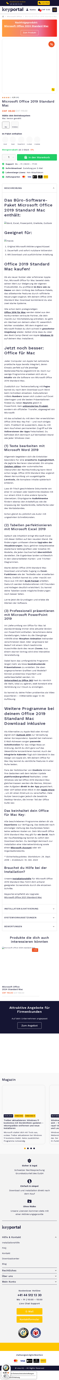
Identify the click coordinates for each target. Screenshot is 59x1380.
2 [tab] (28, 1148)
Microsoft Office (14, 16)
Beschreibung (13, 188)
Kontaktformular (29, 1319)
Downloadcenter (10, 1258)
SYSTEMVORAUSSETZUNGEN (20, 917)
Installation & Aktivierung (21, 908)
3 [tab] (31, 1148)
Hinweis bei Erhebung (11, 1377)
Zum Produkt (29, 32)
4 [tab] (34, 1148)
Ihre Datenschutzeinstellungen (21, 1373)
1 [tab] (25, 1148)
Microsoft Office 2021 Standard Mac (23, 897)
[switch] (6, 1376)
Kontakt (6, 1253)
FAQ (4, 1248)
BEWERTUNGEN (13, 926)
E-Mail (29, 1311)
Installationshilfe (11, 1242)
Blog (4, 1264)
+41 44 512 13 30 (16, 4)
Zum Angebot (29, 1025)
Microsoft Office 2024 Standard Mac (26, 26)
